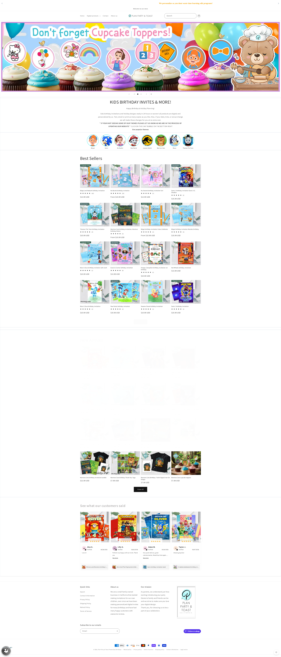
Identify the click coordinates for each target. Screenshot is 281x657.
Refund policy (127, 649)
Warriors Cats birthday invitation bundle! (93, 478)
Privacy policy (138, 649)
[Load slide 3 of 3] (141, 94)
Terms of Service (86, 611)
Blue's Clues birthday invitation (90, 306)
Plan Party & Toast (103, 649)
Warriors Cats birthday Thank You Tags (123, 478)
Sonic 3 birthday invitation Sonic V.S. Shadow (183, 191)
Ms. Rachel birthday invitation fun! (152, 191)
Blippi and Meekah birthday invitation (92, 191)
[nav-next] (201, 538)
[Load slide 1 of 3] (134, 94)
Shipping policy (159, 649)
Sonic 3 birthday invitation (180, 306)
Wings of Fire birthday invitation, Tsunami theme (124, 410)
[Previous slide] (129, 94)
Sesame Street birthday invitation (152, 306)
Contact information (172, 649)
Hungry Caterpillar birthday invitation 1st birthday (154, 269)
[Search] (194, 15)
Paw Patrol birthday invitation (120, 306)
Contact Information (87, 596)
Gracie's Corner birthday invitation (122, 268)
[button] (93, 15)
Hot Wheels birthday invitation (181, 268)
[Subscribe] (117, 631)
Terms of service (148, 649)
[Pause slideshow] (152, 94)
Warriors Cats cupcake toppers (181, 478)
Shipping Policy (85, 603)
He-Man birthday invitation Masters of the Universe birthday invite (154, 373)
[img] (94, 541)
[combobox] (180, 15)
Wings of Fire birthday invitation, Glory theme (155, 409)
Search (82, 592)
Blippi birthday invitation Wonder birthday (185, 229)
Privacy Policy (85, 600)
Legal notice (183, 649)
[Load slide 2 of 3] (137, 94)
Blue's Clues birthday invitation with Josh (93, 268)
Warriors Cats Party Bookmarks (151, 444)
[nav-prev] (80, 538)
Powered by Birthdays (115, 649)
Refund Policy (85, 607)
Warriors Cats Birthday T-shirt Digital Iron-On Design (155, 478)
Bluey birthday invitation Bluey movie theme (125, 372)
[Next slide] (146, 94)
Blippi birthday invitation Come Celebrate (154, 229)
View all (140, 322)
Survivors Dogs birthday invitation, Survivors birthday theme (125, 445)
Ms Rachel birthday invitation (120, 191)
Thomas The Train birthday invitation (92, 229)
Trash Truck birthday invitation (181, 444)
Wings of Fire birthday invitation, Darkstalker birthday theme (185, 410)
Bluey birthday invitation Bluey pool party (93, 409)
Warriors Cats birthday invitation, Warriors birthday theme (124, 230)
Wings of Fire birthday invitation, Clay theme (94, 444)
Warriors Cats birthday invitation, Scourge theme (184, 373)
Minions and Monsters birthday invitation (93, 372)
